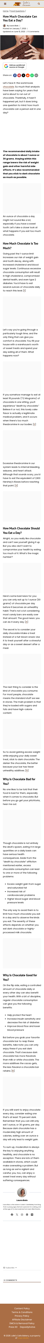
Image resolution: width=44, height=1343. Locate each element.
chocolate (8, 86)
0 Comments (33, 31)
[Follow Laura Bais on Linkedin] (27, 1214)
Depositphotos (27, 1327)
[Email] (36, 75)
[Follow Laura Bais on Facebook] (12, 1214)
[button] (5, 38)
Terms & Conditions (22, 1312)
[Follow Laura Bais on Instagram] (22, 1214)
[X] (23, 75)
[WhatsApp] (32, 75)
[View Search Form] (39, 4)
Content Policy (22, 1308)
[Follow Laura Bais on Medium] (32, 1214)
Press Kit (13, 1327)
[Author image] (4, 25)
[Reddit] (28, 75)
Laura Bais (13, 25)
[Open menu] (5, 4)
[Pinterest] (19, 75)
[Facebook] (15, 75)
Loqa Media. (23, 1338)
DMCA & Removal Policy (22, 1323)
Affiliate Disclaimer (22, 1319)
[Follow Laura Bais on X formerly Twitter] (17, 1214)
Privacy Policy (22, 1315)
